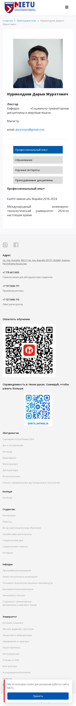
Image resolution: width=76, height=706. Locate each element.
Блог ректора (10, 666)
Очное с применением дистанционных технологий (31, 482)
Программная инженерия (17, 570)
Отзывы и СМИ (11, 660)
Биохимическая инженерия (18, 589)
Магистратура (10, 464)
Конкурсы (8, 552)
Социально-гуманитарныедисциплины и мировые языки (20, 603)
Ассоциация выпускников (16, 672)
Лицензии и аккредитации (17, 635)
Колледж (7, 451)
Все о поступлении (13, 445)
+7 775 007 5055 (11, 272)
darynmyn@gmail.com (29, 130)
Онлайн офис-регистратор (17, 534)
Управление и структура (16, 641)
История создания (13, 622)
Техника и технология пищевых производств (28, 583)
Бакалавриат (9, 457)
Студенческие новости (15, 546)
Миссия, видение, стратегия (18, 629)
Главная (8, 20)
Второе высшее (11, 476)
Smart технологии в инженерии (20, 576)
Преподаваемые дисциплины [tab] (34, 180)
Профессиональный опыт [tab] (31, 149)
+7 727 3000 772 (11, 299)
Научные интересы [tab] (27, 170)
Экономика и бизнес (14, 595)
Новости (7, 678)
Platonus (7, 521)
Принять (38, 696)
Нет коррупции (11, 653)
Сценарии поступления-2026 (18, 439)
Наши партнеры (12, 647)
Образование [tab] (23, 160)
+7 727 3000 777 (11, 286)
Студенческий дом (13, 540)
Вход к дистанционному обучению (22, 527)
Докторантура (10, 470)
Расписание (9, 515)
